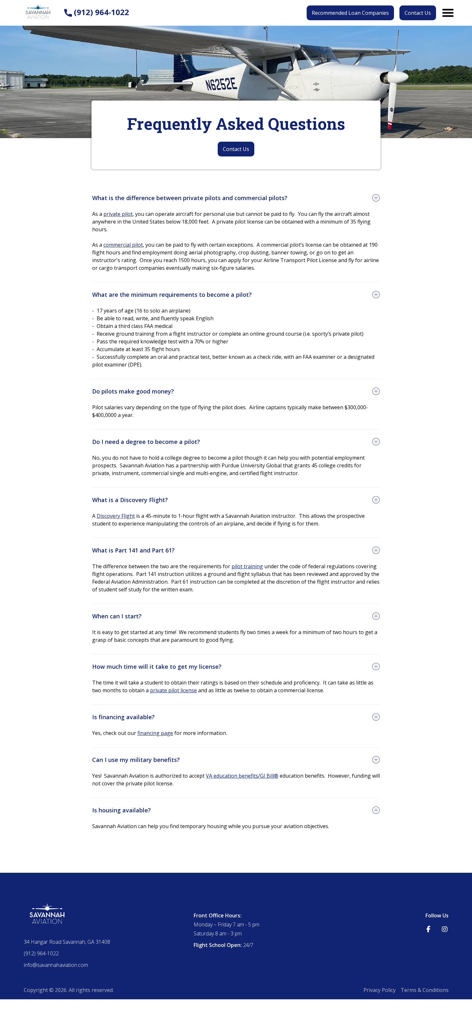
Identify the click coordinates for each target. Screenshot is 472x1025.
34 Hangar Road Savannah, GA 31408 (67, 941)
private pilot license (173, 690)
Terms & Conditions (425, 990)
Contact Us (418, 12)
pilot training (247, 566)
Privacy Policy (379, 990)
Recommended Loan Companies (350, 12)
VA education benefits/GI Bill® (242, 775)
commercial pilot (123, 244)
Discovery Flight (116, 515)
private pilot (118, 213)
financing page (155, 733)
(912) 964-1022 (100, 12)
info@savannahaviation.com (56, 964)
